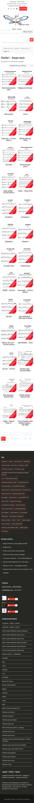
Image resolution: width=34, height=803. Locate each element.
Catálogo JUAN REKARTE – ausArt (17, 6)
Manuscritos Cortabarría (16, 516)
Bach (26, 465)
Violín (3, 704)
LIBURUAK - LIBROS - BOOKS (11, 623)
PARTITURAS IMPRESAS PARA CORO (13, 639)
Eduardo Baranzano (11, 478)
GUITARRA (5, 677)
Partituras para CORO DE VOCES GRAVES (14, 745)
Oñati (13, 520)
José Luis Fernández (7, 508)
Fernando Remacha (16, 490)
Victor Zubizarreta (17, 524)
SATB (18, 520)
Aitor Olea (14, 465)
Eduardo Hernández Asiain (9, 482)
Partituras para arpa (8, 724)
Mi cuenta (23, 8)
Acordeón (5, 658)
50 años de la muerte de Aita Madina (14, 551)
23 (30, 439)
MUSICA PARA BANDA (8, 685)
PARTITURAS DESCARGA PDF (11, 708)
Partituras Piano (7, 764)
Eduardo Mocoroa (23, 482)
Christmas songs (19, 469)
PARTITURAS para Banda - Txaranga (13, 727)
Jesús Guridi (5, 501)
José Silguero (5, 512)
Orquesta (5, 693)
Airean (11, 461)
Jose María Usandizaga (8, 505)
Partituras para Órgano (9, 756)
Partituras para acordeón (9, 720)
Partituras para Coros (8, 735)
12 (12, 439)
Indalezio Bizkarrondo (19, 493)
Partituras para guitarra (9, 753)
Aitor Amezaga (6, 465)
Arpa (3, 662)
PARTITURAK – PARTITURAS (17, 2)
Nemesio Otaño (6, 520)
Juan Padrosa (14, 512)
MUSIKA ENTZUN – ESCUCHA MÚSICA (17, 3)
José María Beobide (20, 508)
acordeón (4, 461)
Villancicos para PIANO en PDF (10, 527)
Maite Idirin (5, 516)
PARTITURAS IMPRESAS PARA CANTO (13, 635)
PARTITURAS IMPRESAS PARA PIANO (13, 650)
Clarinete (4, 669)
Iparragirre (5, 497)
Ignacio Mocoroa (6, 493)
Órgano (4, 689)
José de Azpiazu (20, 505)
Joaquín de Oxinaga (15, 501)
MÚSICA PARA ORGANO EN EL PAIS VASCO (16, 562)
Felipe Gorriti (5, 490)
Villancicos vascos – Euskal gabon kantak (15, 565)
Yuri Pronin (5, 531)
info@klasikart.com (7, 590)
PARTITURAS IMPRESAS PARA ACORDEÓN (14, 631)
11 (8, 439)
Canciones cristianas (7, 469)
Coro (3, 478)
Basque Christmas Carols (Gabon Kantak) (15, 543)
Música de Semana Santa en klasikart (14, 554)
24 (3, 443)
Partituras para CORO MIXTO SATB (12, 749)
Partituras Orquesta (8, 716)
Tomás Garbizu (6, 524)
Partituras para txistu (8, 760)
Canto (4, 666)
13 (17, 439)
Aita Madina (26, 461)
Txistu (4, 700)
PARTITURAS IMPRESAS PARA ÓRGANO (14, 646)
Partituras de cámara (8, 712)
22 (25, 439)
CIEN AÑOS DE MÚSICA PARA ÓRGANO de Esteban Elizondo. (15, 474)
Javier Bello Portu (23, 497)
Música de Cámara (7, 681)
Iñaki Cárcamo (13, 497)
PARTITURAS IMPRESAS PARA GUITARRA (14, 642)
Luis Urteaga (23, 512)
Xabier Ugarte (24, 527)
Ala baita (21, 465)
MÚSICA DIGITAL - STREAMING (11, 654)
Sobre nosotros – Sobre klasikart (11, 586)
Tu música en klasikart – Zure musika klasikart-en (17, 558)
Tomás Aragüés (26, 520)
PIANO (4, 697)
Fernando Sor (27, 490)
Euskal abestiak (6, 486)
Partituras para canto (8, 731)
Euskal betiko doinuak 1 (18, 486)
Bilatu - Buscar (17, 29)
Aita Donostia (18, 461)
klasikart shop (7, 547)
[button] (31, 40)
